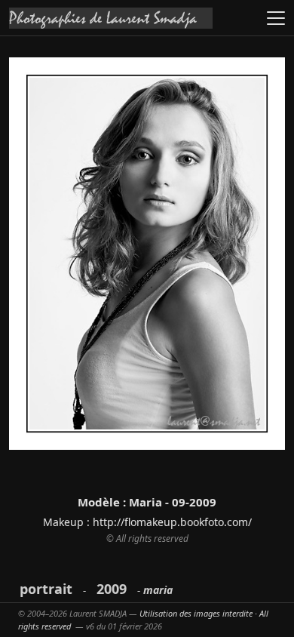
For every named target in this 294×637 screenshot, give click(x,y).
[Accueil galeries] (111, 18)
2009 (111, 589)
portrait (46, 589)
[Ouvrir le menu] (276, 18)
